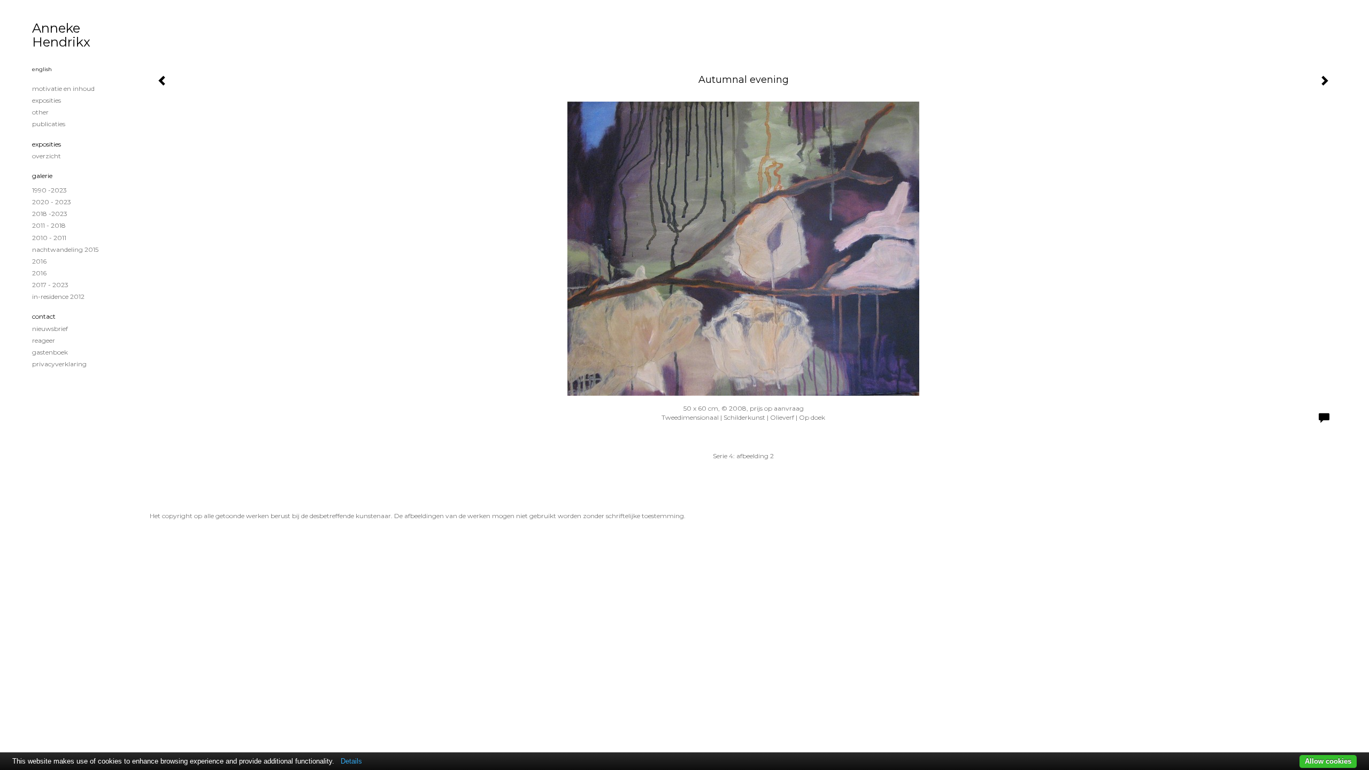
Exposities (46, 144)
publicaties (48, 124)
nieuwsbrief (50, 329)
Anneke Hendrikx (61, 35)
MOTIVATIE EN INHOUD (63, 88)
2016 (39, 261)
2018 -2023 (49, 214)
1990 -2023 (49, 190)
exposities (46, 100)
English (42, 69)
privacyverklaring (59, 364)
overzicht (46, 156)
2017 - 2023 (50, 285)
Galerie (42, 176)
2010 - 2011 (49, 238)
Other (40, 112)
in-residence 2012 (58, 296)
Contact (44, 316)
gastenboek (50, 352)
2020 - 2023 (51, 202)
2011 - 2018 (49, 225)
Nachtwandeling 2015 (65, 249)
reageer (43, 340)
